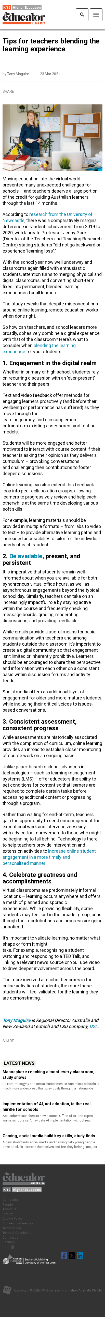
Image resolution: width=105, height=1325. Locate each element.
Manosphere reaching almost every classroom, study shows (48, 1074)
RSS (6, 1247)
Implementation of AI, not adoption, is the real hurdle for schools (46, 1106)
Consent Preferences (18, 1223)
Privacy (8, 1214)
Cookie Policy (12, 1218)
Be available (25, 556)
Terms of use (12, 1228)
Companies (11, 1200)
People (8, 1204)
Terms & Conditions (17, 1233)
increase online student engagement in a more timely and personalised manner (49, 857)
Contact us (10, 1237)
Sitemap (9, 1242)
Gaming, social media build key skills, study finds (49, 1135)
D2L (93, 1026)
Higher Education (27, 7)
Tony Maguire (17, 1020)
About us (9, 1209)
